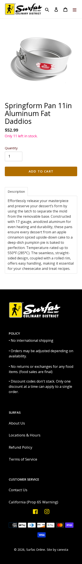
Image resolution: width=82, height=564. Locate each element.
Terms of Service (23, 459)
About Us (17, 423)
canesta (62, 549)
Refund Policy (20, 447)
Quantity (11, 148)
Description (16, 191)
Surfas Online (35, 549)
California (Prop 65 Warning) (33, 501)
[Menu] (74, 9)
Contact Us (18, 489)
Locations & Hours (24, 435)
